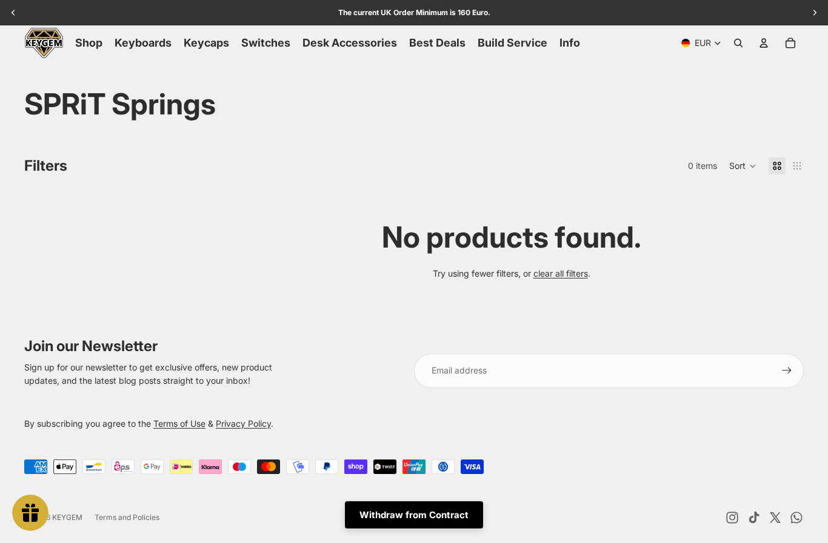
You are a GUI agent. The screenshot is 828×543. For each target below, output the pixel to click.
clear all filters (560, 273)
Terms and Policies (127, 517)
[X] (775, 517)
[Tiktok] (754, 517)
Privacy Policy (243, 423)
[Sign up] (786, 370)
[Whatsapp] (796, 517)
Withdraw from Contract (414, 515)
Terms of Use (179, 423)
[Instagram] (732, 517)
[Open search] (738, 43)
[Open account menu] (763, 43)
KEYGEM (67, 517)
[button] (742, 166)
